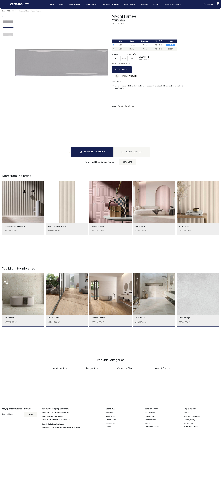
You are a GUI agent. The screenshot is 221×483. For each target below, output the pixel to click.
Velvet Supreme (98, 226)
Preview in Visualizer (128, 76)
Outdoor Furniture (152, 427)
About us (109, 413)
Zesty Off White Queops (57, 226)
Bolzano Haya (53, 318)
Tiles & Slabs (12, 11)
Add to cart (123, 70)
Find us (186, 413)
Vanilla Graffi (184, 226)
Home (4, 11)
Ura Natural (9, 318)
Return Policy (189, 423)
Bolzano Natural (98, 318)
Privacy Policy (189, 420)
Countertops (150, 416)
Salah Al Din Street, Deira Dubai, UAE (56, 420)
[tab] (92, 152)
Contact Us (110, 423)
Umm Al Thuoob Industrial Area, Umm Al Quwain (61, 427)
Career (108, 427)
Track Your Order (191, 427)
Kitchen (148, 423)
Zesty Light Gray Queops (15, 226)
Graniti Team (111, 420)
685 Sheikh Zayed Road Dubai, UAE (55, 412)
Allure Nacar (140, 318)
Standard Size (24, 11)
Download (127, 162)
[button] (119, 106)
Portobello (119, 20)
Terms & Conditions (192, 416)
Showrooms (110, 416)
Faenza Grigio (184, 318)
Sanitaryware (150, 420)
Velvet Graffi (140, 226)
